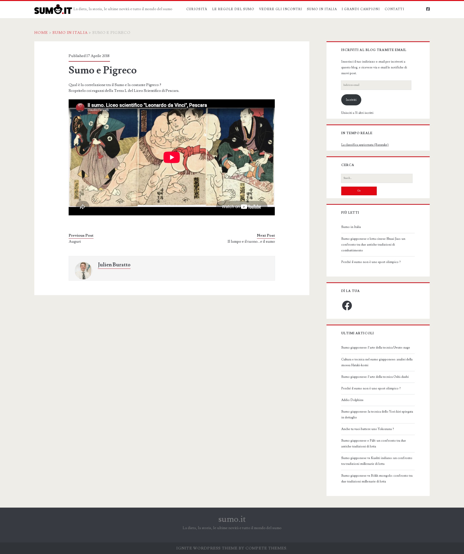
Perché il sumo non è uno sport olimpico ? (371, 262)
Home (41, 32)
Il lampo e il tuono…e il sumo (251, 241)
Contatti (394, 9)
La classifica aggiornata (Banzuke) (365, 145)
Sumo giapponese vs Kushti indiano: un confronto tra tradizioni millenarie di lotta (376, 461)
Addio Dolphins (352, 400)
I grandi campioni (361, 9)
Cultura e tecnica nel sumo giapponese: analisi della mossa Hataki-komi (377, 362)
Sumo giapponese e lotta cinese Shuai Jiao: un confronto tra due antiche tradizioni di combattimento (373, 244)
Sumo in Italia (322, 9)
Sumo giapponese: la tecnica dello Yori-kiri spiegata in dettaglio (377, 414)
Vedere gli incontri (280, 9)
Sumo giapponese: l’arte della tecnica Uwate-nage (375, 348)
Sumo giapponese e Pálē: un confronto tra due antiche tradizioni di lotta (373, 443)
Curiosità (197, 9)
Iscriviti (351, 100)
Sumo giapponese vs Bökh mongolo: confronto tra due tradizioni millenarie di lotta (377, 478)
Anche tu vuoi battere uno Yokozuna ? (367, 429)
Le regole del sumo (233, 9)
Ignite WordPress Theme (207, 548)
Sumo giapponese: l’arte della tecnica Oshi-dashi (375, 377)
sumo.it (232, 519)
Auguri (75, 241)
